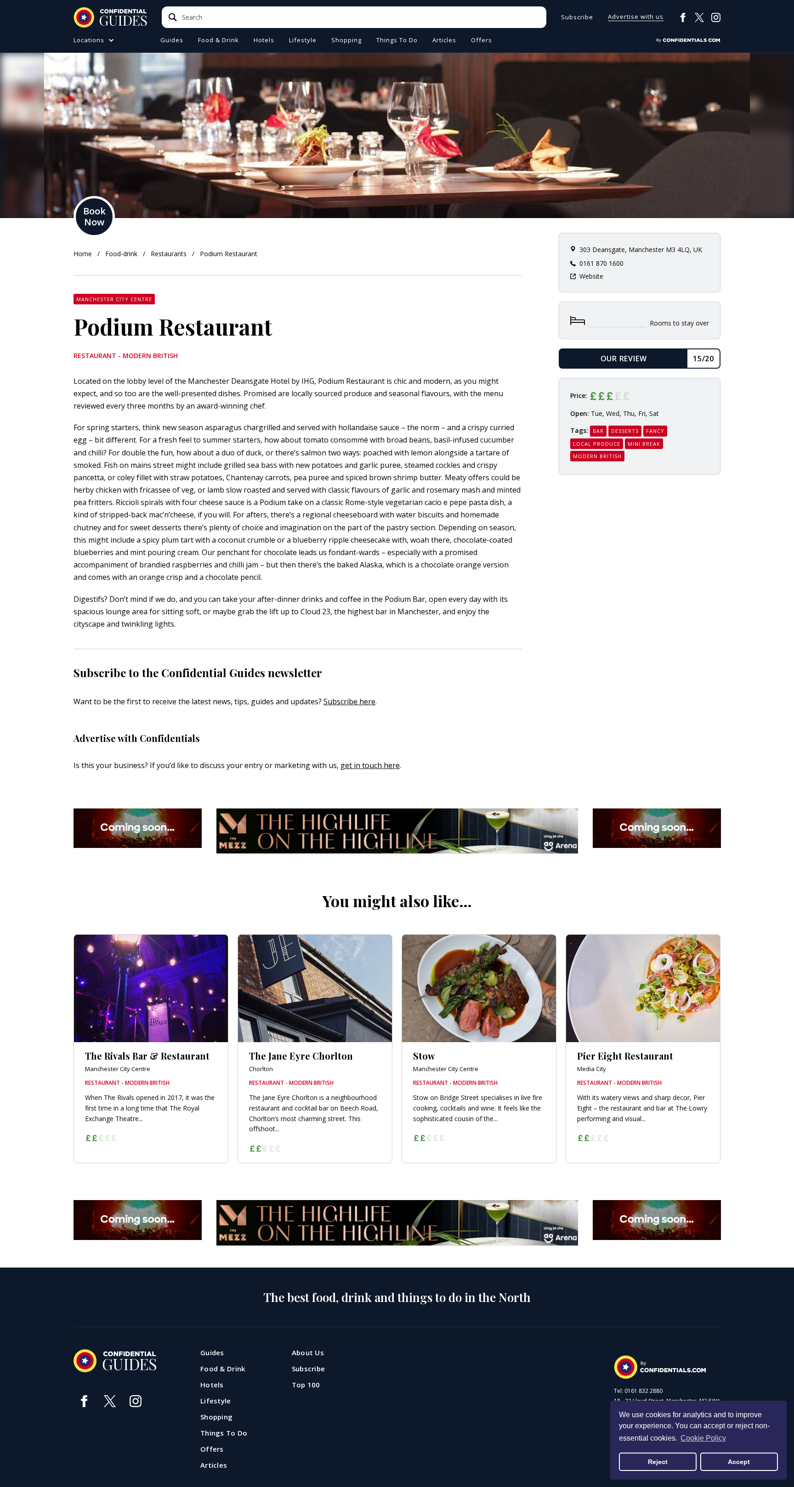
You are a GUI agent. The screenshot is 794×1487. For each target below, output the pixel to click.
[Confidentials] (688, 40)
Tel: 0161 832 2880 (638, 1391)
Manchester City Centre (114, 299)
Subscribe (577, 17)
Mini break (644, 443)
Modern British (597, 456)
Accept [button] (739, 1461)
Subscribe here (349, 701)
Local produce (596, 443)
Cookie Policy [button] (703, 1438)
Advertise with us (636, 17)
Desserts (625, 430)
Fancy (655, 430)
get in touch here (370, 765)
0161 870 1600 (601, 263)
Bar (598, 430)
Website (591, 276)
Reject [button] (658, 1461)
